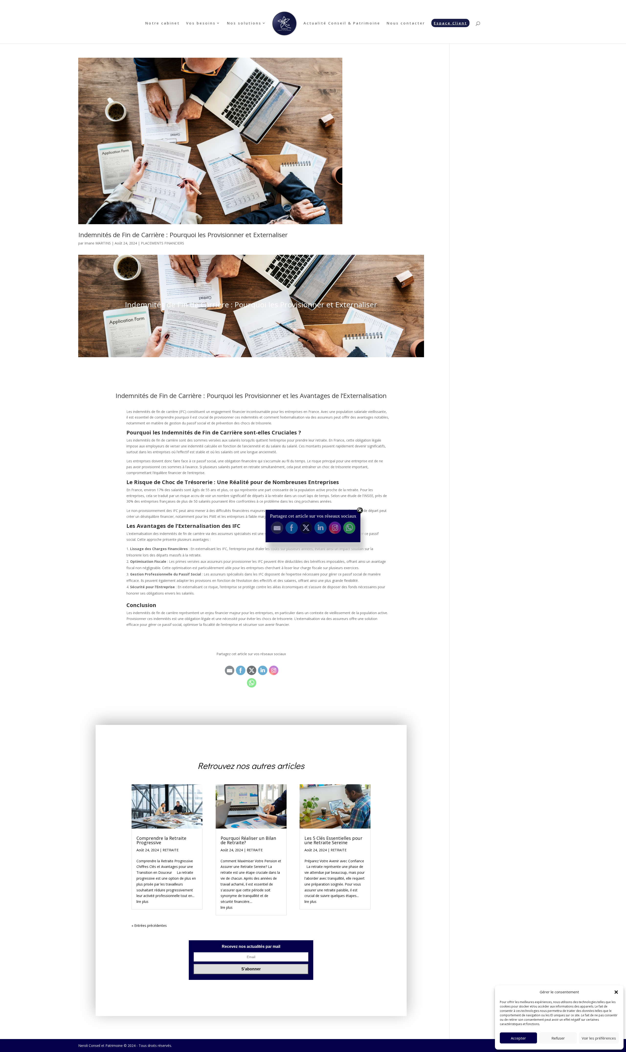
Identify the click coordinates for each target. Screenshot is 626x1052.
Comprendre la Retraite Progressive (161, 840)
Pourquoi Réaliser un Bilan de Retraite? (248, 840)
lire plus (142, 901)
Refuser (558, 1038)
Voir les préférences (599, 1038)
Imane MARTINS (97, 243)
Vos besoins (201, 23)
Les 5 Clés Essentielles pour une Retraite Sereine (333, 840)
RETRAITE (171, 850)
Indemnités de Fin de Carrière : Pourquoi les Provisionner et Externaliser (183, 234)
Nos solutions (244, 23)
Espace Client (450, 23)
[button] (616, 992)
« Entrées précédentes (149, 925)
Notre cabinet (162, 23)
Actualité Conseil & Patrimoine (341, 23)
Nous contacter (406, 23)
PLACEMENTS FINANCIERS (162, 243)
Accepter (518, 1038)
